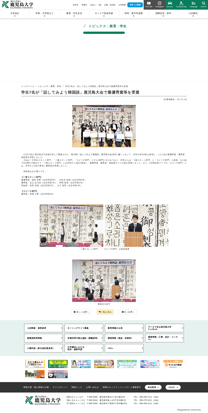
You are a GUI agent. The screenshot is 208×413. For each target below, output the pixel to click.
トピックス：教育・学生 (49, 86)
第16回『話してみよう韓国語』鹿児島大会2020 (94, 154)
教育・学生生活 (74, 13)
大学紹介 (14, 13)
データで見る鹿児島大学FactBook (159, 328)
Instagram (160, 7)
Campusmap (181, 7)
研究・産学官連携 (134, 13)
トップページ (27, 86)
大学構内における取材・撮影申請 (75, 348)
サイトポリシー (60, 387)
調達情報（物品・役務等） (120, 338)
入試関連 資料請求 (36, 328)
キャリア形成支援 (104, 13)
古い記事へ (129, 312)
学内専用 (152, 387)
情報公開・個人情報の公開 (36, 387)
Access (170, 7)
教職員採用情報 (34, 338)
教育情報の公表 (115, 328)
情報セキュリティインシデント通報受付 (122, 387)
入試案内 (193, 13)
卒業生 (84, 5)
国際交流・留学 (163, 13)
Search (203, 7)
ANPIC (171, 387)
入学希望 (122, 5)
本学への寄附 (135, 5)
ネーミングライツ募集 (78, 328)
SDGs (110, 348)
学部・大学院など (45, 13)
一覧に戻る (106, 312)
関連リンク (77, 387)
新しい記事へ (82, 312)
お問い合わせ (92, 387)
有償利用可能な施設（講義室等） (83, 338)
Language (194, 7)
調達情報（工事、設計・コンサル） (163, 338)
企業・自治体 (109, 5)
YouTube (148, 7)
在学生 (75, 5)
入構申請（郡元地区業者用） (41, 348)
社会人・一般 (95, 5)
